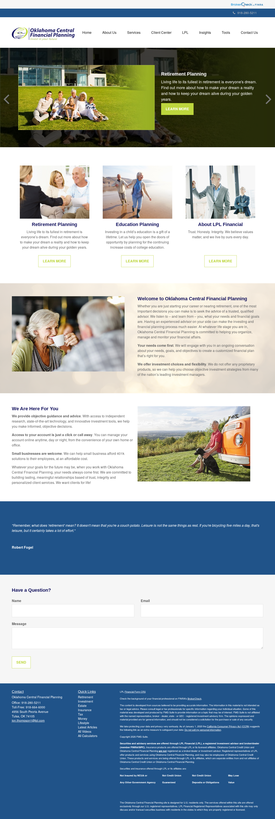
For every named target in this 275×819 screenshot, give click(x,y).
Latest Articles (87, 727)
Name (16, 600)
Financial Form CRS (135, 691)
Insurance (85, 710)
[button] (109, 32)
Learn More (177, 108)
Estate (82, 705)
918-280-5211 (247, 13)
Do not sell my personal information (203, 729)
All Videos (84, 731)
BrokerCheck (195, 698)
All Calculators (87, 736)
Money (82, 718)
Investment (85, 701)
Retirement (85, 697)
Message (19, 623)
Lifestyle (83, 723)
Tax (80, 714)
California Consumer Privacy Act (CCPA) (228, 726)
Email (145, 600)
